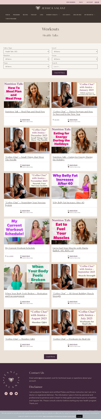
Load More (50, 356)
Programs (16, 14)
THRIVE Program (11, 18)
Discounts (66, 14)
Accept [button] (79, 416)
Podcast (34, 14)
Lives (41, 14)
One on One (77, 14)
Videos (8, 14)
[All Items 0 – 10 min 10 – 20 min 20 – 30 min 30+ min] (26, 59)
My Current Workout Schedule (20, 248)
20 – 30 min (10, 256)
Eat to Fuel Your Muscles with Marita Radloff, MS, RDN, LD (70, 249)
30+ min (56, 119)
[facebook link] (6, 393)
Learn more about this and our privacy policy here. (59, 416)
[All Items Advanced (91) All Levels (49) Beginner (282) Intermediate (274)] (75, 51)
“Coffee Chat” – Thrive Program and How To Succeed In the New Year (73, 112)
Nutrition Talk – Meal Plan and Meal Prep (25, 111)
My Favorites (89, 14)
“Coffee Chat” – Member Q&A (20, 339)
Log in (97, 2)
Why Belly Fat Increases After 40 (68, 202)
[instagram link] (11, 393)
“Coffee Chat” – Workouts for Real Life (71, 339)
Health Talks (26, 119)
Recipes (25, 14)
